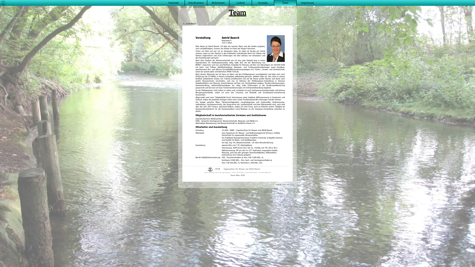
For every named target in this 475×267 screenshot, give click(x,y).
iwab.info (292, 184)
